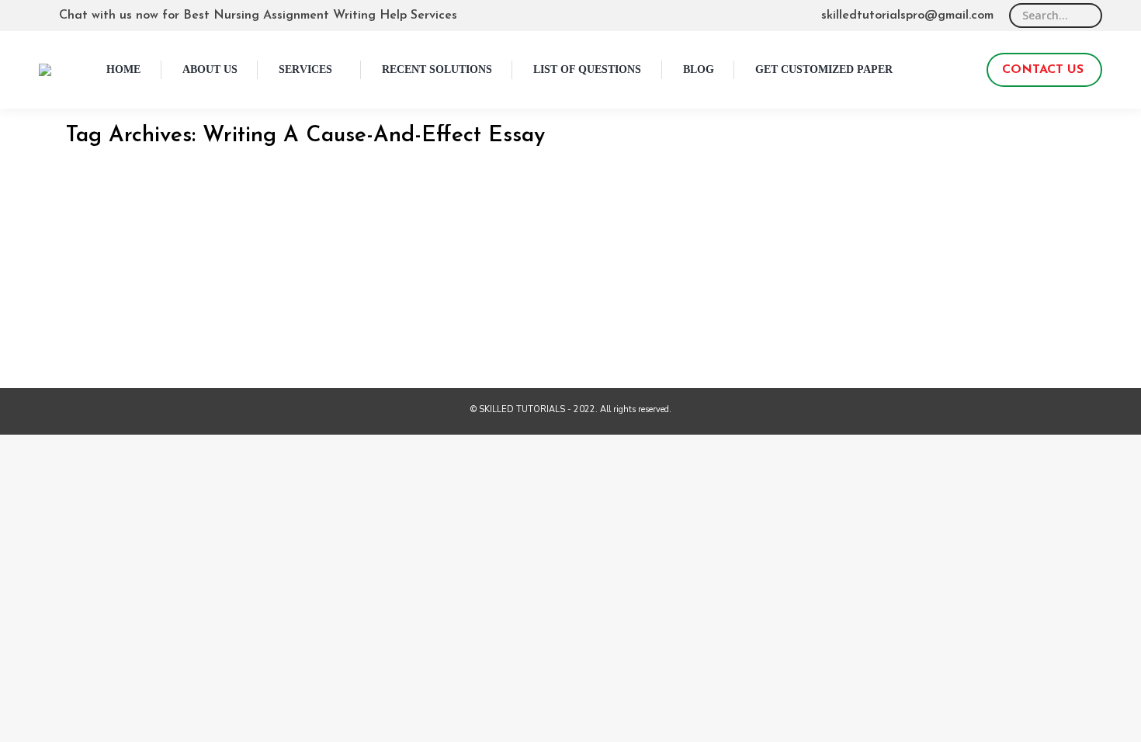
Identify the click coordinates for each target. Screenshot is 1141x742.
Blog (93, 256)
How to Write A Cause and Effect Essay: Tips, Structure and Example (315, 233)
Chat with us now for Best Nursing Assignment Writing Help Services (258, 15)
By (151, 256)
